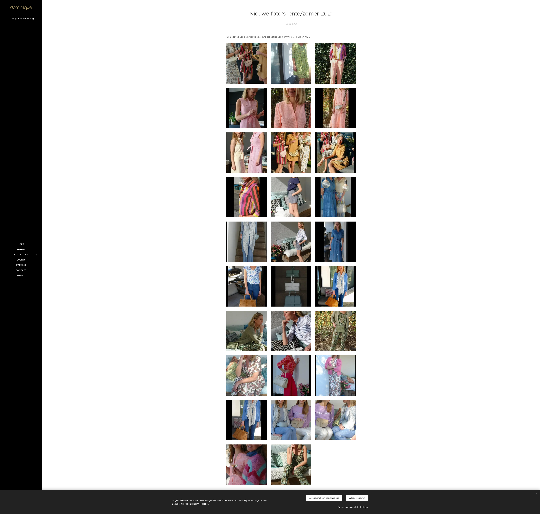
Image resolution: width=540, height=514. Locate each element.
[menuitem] (21, 244)
